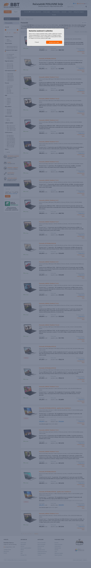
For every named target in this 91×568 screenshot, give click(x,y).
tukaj (49, 38)
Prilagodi (37, 42)
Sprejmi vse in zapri (54, 42)
